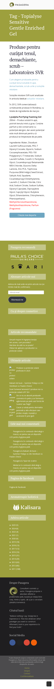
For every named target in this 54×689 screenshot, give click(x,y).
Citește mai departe (27, 215)
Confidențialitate (27, 676)
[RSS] (34, 642)
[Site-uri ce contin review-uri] (33, 320)
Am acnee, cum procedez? (20, 342)
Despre (27, 671)
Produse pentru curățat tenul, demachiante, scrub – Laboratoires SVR (26, 60)
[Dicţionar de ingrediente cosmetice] (27, 320)
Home (27, 668)
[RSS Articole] (39, 320)
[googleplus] (27, 642)
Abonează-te (17, 299)
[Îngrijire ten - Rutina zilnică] (21, 320)
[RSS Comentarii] (27, 324)
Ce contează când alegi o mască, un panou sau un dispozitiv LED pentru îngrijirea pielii (26, 434)
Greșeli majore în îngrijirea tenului (23, 339)
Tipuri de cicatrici (30, 461)
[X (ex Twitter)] (20, 642)
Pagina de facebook (22, 478)
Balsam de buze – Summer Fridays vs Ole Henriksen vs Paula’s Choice (26, 454)
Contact (27, 673)
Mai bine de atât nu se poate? (21, 345)
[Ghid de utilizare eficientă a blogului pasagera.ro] (14, 320)
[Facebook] (12, 642)
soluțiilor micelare (35, 98)
